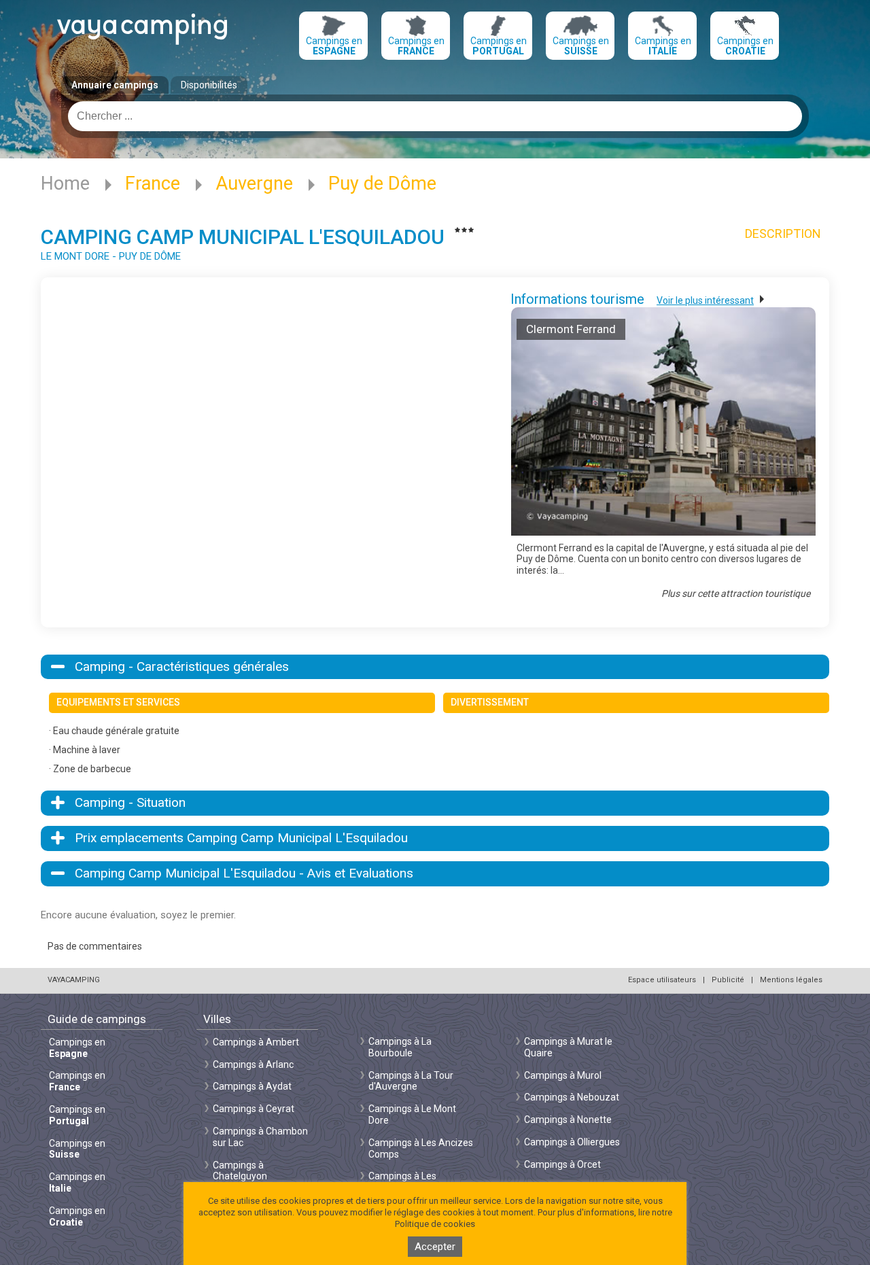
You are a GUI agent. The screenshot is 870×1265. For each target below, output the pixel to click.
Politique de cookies (435, 1224)
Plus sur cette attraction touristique (735, 593)
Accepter (435, 1247)
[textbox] (435, 116)
